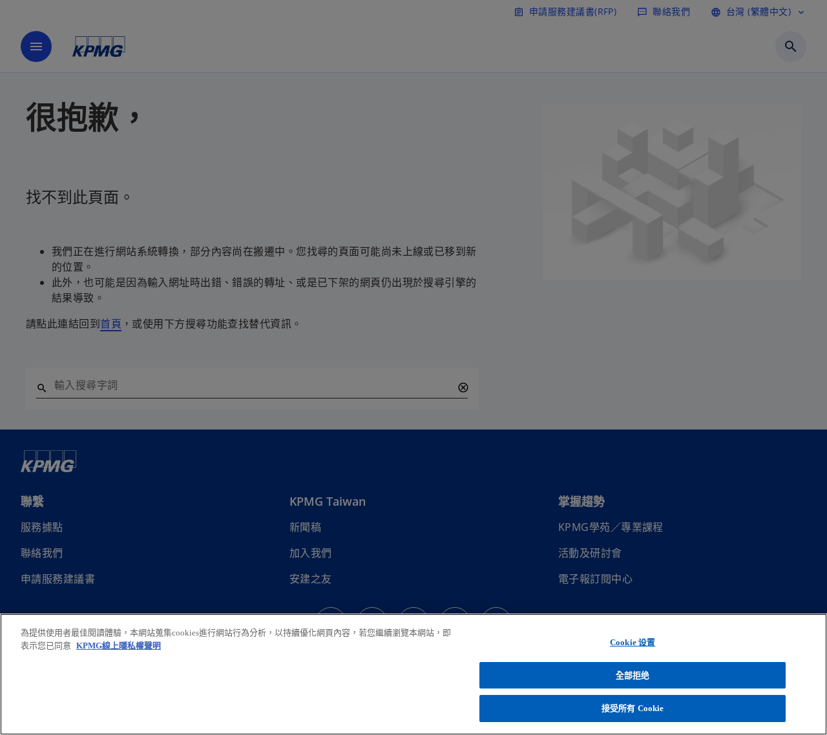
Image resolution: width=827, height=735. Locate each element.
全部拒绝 (633, 675)
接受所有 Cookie (633, 708)
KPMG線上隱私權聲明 (118, 645)
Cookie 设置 (632, 642)
